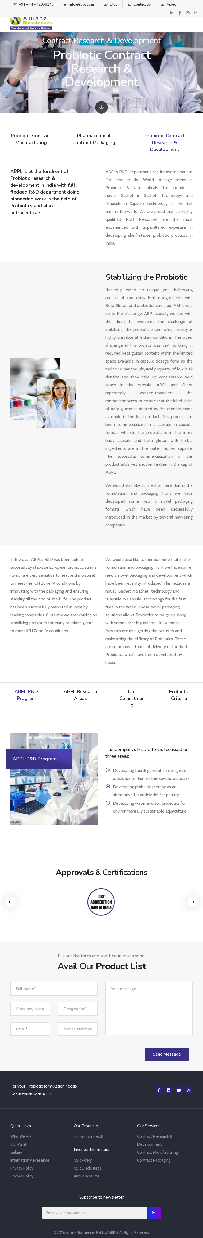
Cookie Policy (22, 1176)
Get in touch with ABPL (32, 1094)
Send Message (167, 1054)
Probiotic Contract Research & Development (165, 142)
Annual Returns (87, 1176)
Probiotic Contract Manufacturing (31, 139)
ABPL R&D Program (26, 694)
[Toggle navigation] (192, 22)
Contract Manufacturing (157, 1152)
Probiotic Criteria (179, 694)
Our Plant (18, 1144)
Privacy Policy (22, 1168)
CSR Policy (83, 1160)
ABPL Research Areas (80, 694)
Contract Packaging (153, 1160)
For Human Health (89, 1136)
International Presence (29, 1160)
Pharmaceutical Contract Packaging (93, 139)
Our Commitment (132, 698)
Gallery (16, 1152)
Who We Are (21, 1136)
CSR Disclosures (88, 1168)
